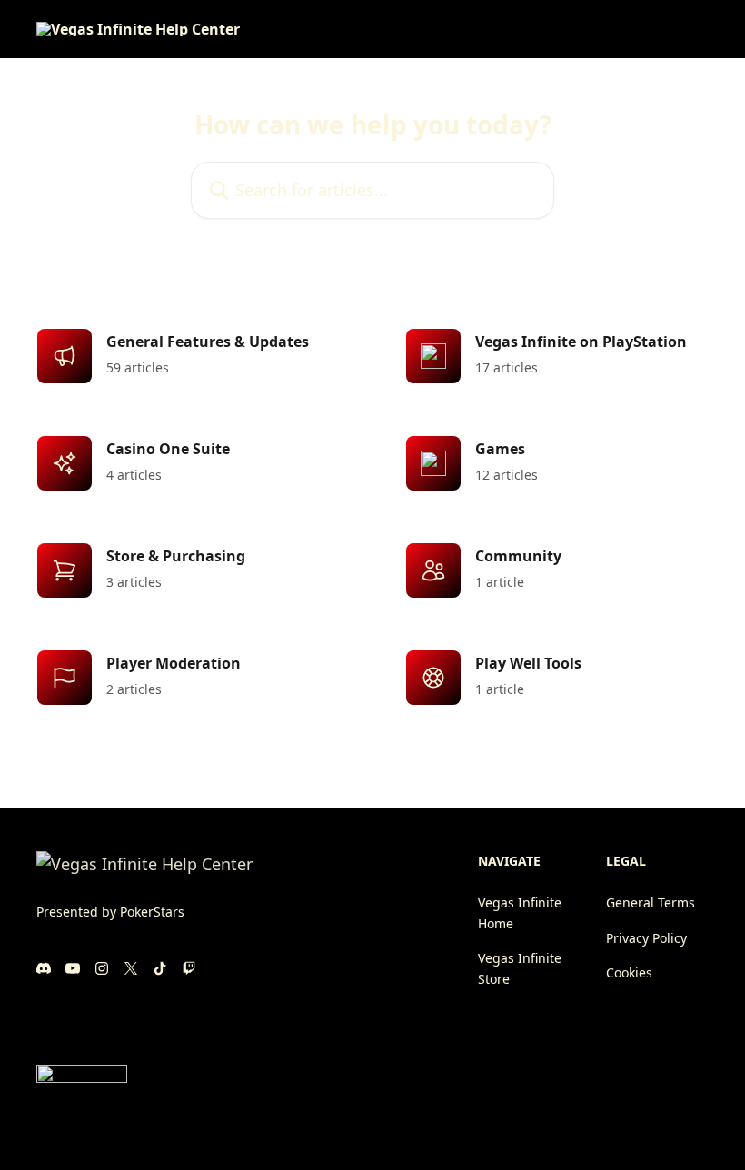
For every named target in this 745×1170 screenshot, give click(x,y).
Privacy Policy (646, 938)
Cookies (629, 972)
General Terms (650, 902)
